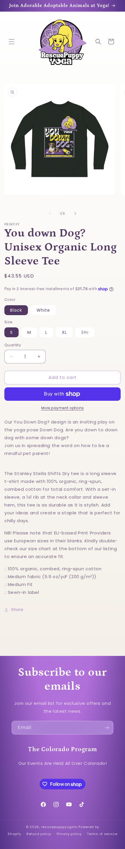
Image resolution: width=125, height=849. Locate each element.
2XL (87, 333)
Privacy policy (69, 834)
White (43, 310)
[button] (11, 41)
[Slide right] (75, 213)
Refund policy (38, 834)
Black (16, 310)
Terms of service (102, 834)
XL (64, 332)
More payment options (62, 407)
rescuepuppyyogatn (59, 827)
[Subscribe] (106, 728)
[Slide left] (49, 213)
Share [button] (17, 610)
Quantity (12, 345)
